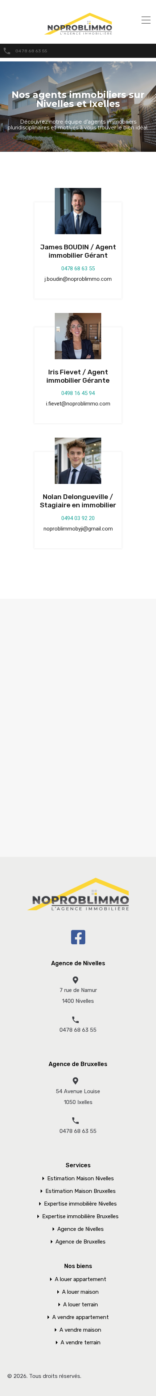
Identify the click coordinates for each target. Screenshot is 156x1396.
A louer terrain (80, 1304)
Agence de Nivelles (80, 1229)
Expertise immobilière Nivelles (80, 1204)
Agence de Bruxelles (81, 1242)
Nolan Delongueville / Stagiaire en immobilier (78, 501)
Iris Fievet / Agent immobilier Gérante (78, 376)
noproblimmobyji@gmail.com (78, 528)
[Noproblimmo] (78, 33)
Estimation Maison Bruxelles (80, 1191)
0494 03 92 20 (78, 518)
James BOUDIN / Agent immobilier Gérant (78, 251)
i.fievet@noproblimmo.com (78, 403)
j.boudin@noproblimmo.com (78, 279)
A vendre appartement (80, 1317)
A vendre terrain (80, 1342)
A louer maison (80, 1292)
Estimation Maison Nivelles (80, 1178)
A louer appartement (80, 1279)
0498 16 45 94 (78, 393)
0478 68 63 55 (31, 50)
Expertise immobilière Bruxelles (80, 1216)
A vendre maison (80, 1330)
